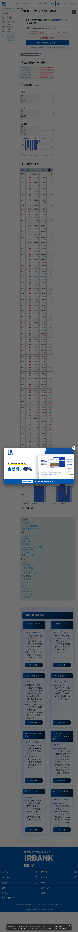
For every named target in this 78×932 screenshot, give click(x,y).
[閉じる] (74, 448)
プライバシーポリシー (47, 926)
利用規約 (34, 926)
